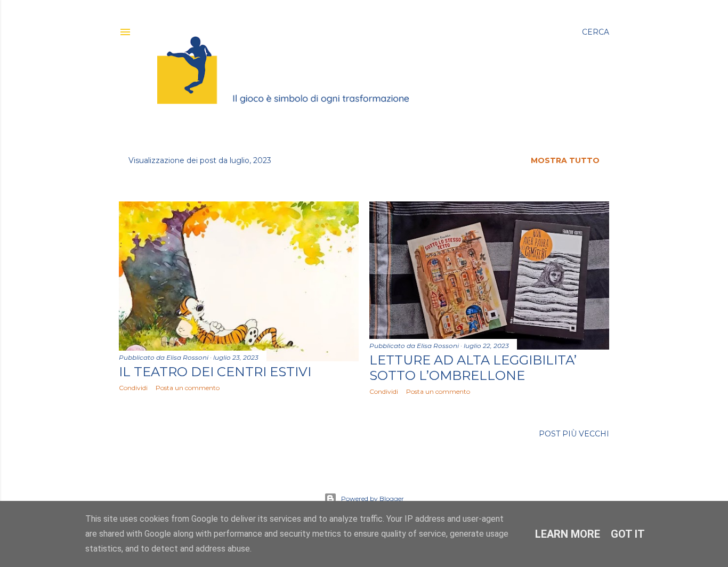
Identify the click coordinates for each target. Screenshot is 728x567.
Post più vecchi (574, 434)
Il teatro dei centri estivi (215, 371)
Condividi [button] (133, 388)
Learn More (567, 534)
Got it (628, 534)
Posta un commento (188, 388)
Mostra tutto (565, 160)
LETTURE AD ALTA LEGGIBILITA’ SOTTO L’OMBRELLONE (473, 367)
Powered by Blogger (372, 499)
